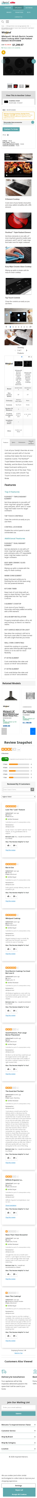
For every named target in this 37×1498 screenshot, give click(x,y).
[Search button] (2, 21)
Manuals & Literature (31, 442)
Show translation (11, 1205)
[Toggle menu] (7, 21)
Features (5, 442)
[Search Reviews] (32, 789)
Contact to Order (11, 129)
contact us (10, 48)
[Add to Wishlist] (32, 122)
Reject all (19, 1490)
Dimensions (22, 442)
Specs (13, 442)
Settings (18, 1485)
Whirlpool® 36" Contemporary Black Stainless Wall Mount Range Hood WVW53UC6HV (11, 714)
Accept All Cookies (19, 1494)
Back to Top (18, 1353)
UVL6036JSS (26, 715)
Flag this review (10, 850)
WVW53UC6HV (7, 718)
